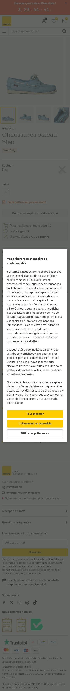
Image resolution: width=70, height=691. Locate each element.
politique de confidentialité (23, 370)
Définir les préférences (35, 433)
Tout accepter (35, 413)
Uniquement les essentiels (35, 423)
